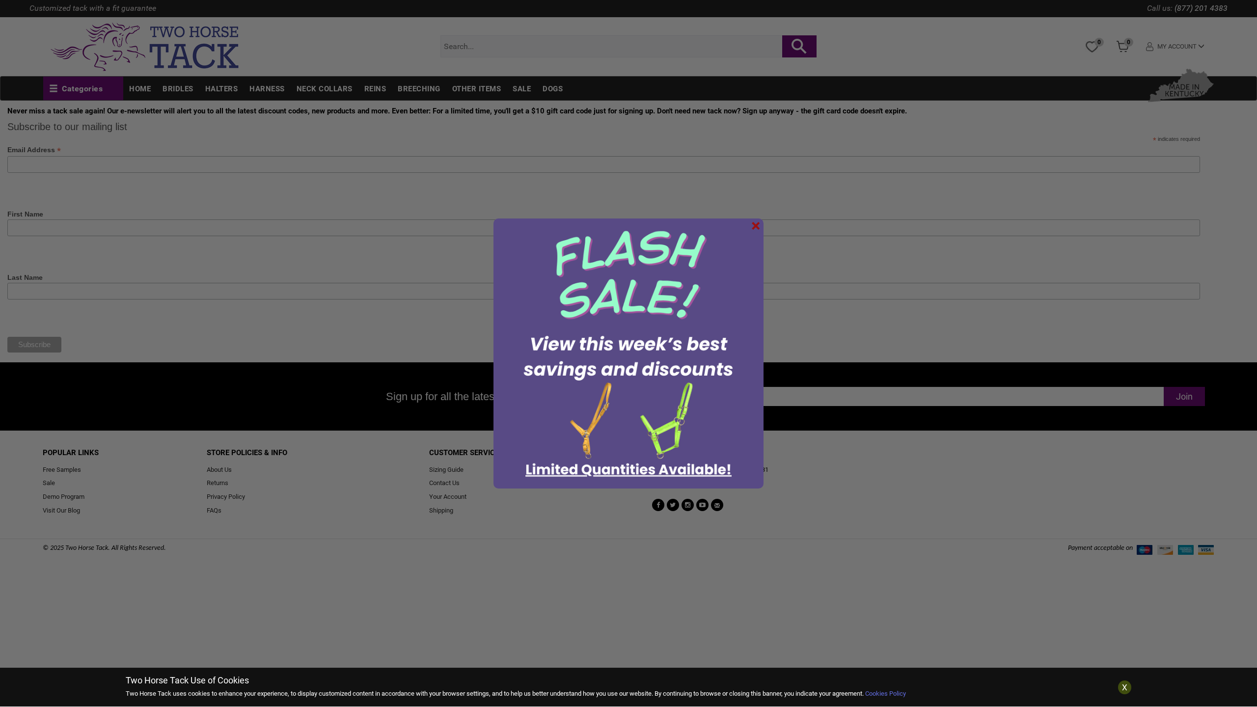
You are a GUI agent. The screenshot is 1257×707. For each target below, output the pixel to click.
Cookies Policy (885, 693)
